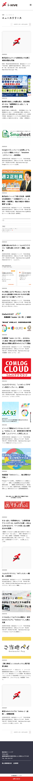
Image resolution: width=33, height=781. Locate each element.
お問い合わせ (16, 779)
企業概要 (15, 763)
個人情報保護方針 (7, 763)
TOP (3, 15)
